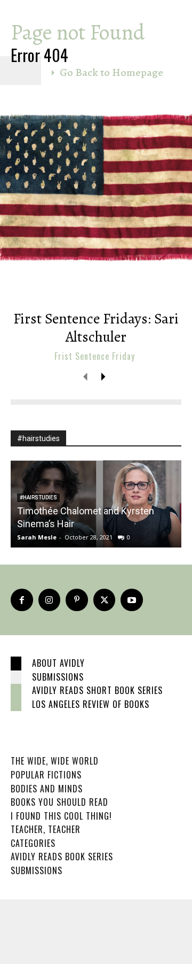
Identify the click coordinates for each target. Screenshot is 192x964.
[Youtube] (132, 600)
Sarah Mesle (37, 537)
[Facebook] (22, 600)
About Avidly (58, 663)
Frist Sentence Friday (94, 356)
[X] (104, 600)
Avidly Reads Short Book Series (97, 690)
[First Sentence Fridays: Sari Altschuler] (96, 198)
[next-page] (102, 376)
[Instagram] (49, 600)
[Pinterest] (77, 600)
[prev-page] (85, 376)
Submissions (58, 676)
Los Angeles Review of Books (90, 704)
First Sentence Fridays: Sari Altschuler (96, 328)
